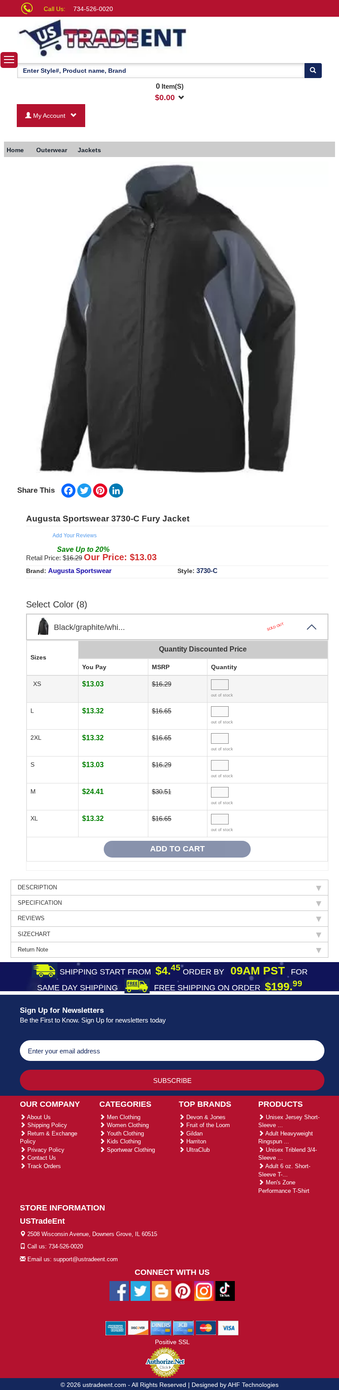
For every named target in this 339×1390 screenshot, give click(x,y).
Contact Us (41, 1157)
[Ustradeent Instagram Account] (204, 1290)
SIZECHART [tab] (34, 934)
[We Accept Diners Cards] (161, 1327)
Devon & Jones (205, 1117)
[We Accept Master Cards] (206, 1327)
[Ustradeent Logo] (103, 37)
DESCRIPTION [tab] (37, 887)
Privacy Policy (45, 1149)
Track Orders (43, 1166)
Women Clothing (127, 1125)
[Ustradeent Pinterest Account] (182, 1290)
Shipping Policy (46, 1125)
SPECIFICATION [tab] (40, 902)
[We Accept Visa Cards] (228, 1327)
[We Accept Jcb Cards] (183, 1327)
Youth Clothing (124, 1133)
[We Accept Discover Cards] (138, 1327)
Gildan (194, 1133)
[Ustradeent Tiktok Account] (225, 1290)
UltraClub (197, 1149)
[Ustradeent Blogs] (161, 1290)
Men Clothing (122, 1117)
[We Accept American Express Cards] (115, 1327)
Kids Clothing (123, 1141)
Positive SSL (172, 1341)
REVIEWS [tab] (31, 918)
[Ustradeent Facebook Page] (119, 1290)
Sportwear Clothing (130, 1149)
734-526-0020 (93, 8)
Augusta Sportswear (80, 570)
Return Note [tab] (33, 949)
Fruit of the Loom (207, 1125)
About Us (38, 1117)
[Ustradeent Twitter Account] (140, 1290)
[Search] (313, 70)
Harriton (195, 1141)
